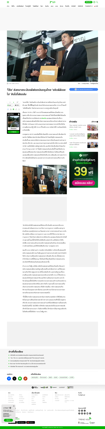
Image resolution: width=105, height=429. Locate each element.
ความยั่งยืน (21, 402)
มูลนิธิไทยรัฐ (31, 410)
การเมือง (71, 129)
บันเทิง (43, 397)
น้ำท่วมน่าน (13, 128)
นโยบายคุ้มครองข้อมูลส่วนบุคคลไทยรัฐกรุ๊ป (64, 410)
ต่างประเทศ (21, 398)
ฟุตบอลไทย (67, 395)
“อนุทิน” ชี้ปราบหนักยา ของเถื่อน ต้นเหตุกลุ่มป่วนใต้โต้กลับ (77, 143)
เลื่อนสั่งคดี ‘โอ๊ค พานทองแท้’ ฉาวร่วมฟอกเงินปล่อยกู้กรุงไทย (24, 366)
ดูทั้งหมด (94, 121)
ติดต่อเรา (24, 412)
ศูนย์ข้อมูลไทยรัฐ (39, 410)
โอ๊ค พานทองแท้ (43, 377)
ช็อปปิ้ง (80, 393)
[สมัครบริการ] (83, 170)
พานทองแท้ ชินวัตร (63, 377)
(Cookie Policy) (6, 416)
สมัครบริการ (88, 2)
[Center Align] (13, 406)
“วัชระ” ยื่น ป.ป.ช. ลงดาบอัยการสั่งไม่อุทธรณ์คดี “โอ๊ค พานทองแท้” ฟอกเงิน (27, 358)
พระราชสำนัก (11, 395)
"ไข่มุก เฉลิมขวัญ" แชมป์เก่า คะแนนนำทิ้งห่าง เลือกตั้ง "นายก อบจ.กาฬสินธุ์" (77, 126)
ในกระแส (10, 397)
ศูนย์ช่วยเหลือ (50, 410)
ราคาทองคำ (11, 402)
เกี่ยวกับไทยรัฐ (24, 410)
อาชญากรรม (85, 83)
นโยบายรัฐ (10, 398)
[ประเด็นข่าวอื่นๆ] (18, 114)
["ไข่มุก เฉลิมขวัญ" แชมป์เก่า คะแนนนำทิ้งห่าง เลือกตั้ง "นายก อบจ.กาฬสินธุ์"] (92, 128)
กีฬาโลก (57, 398)
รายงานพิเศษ (35, 395)
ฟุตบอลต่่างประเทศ (59, 395)
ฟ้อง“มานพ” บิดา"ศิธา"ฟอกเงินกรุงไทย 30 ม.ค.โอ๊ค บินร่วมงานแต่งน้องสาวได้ (27, 363)
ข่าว (79, 83)
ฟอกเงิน (44, 118)
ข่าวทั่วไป (71, 377)
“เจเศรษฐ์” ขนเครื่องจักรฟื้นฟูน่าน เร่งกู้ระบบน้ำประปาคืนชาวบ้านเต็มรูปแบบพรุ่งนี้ (77, 135)
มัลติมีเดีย (34, 404)
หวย (43, 398)
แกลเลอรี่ (57, 400)
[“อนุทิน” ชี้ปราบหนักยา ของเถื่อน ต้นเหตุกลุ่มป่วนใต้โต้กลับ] (92, 145)
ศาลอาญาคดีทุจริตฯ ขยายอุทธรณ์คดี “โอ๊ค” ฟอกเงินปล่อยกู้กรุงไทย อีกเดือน (27, 361)
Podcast (34, 402)
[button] (8, 109)
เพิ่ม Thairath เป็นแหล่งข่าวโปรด (85, 89)
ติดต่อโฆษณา (31, 412)
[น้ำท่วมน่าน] (13, 121)
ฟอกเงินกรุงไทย (35, 377)
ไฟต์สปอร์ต (67, 397)
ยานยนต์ (21, 400)
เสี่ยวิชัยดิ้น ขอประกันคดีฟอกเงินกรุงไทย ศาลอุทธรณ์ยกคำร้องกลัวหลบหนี (27, 355)
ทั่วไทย (20, 395)
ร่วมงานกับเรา (16, 410)
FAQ (45, 410)
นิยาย (33, 400)
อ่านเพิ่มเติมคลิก (6, 414)
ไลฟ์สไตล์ (44, 402)
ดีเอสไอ (50, 377)
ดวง (33, 398)
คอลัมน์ (33, 397)
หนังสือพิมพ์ (45, 395)
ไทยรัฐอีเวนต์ (81, 395)
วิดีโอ (43, 400)
